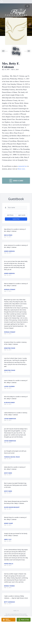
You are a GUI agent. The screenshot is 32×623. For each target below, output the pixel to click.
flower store (21, 169)
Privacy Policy (11, 615)
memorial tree (22, 166)
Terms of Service (21, 615)
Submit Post (16, 219)
